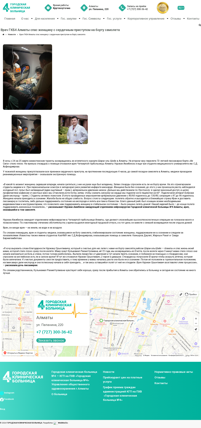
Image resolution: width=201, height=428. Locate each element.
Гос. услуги (114, 18)
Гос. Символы (92, 18)
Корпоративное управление (146, 18)
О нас (25, 18)
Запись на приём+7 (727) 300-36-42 (137, 8)
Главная (9, 18)
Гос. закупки (69, 18)
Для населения (45, 18)
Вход (2, 409)
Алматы (98, 8)
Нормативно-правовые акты (174, 372)
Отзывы (176, 18)
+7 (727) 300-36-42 (54, 332)
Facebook (9, 399)
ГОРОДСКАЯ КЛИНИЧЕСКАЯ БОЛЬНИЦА (20, 8)
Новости (12, 34)
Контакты (193, 18)
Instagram (9, 393)
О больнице (59, 394)
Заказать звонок (51, 340)
